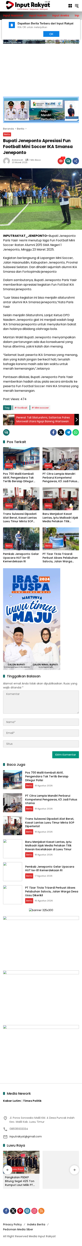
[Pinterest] (20, 1211)
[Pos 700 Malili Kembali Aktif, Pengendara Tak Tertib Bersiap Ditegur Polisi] (21, 458)
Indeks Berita (36, 1224)
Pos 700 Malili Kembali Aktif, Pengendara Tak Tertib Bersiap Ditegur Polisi (18, 477)
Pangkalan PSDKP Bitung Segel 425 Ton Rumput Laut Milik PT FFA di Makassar (19, 1181)
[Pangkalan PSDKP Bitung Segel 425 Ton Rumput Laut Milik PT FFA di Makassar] (21, 1162)
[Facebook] (53, 432)
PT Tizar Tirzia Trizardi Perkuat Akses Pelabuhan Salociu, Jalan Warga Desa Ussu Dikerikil (60, 557)
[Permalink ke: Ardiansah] (7, 161)
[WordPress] (27, 1211)
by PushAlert (72, 41)
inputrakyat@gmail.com (26, 1136)
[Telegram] (68, 432)
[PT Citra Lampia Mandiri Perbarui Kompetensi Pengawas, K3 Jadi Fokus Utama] (61, 458)
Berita (7, 134)
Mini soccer (42, 407)
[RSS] (41, 1211)
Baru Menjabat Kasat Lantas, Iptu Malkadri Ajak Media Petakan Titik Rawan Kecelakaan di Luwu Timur (60, 517)
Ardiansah (17, 160)
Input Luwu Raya (14, 1169)
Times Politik (32, 1101)
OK (51, 34)
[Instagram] (34, 1211)
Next (32, 34)
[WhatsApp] (75, 432)
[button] (76, 5)
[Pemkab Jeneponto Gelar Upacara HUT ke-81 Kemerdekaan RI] (21, 538)
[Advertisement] (41, 68)
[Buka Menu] (70, 5)
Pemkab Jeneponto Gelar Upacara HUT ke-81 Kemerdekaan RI (21, 557)
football (22, 407)
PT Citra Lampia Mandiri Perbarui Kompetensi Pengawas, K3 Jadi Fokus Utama (60, 477)
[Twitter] (61, 432)
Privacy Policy (12, 1224)
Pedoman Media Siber (18, 1229)
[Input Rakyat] (33, 5)
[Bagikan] (75, 161)
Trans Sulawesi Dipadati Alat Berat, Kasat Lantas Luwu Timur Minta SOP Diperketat (20, 517)
